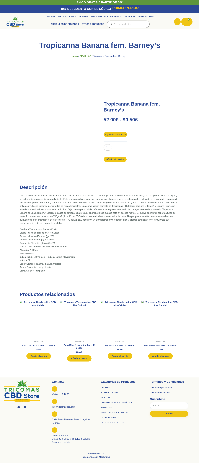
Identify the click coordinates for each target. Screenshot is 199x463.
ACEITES (105, 397)
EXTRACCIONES (110, 392)
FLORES (105, 387)
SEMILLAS (85, 56)
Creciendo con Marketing (96, 457)
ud (105, 128)
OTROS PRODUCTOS (112, 422)
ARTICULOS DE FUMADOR (115, 412)
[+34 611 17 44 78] (54, 389)
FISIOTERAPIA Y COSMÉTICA (117, 402)
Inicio (75, 56)
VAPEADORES (108, 417)
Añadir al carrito (115, 159)
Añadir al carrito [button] (38, 356)
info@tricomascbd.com (63, 407)
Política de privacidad (161, 387)
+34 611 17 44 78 (60, 394)
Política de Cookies (160, 392)
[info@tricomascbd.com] (54, 401)
